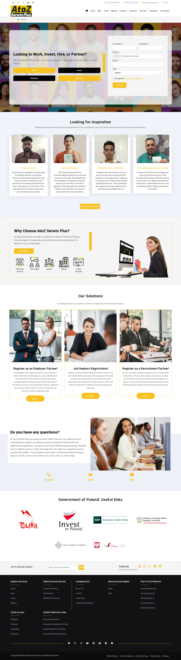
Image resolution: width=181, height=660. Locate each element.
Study (92, 11)
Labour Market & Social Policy (54, 629)
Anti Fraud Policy (141, 656)
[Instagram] (18, 2)
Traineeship (164, 11)
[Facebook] (13, 2)
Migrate (114, 11)
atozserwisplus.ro (148, 598)
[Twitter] (23, 2)
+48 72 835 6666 (131, 3)
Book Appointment (151, 3)
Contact (165, 3)
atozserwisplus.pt (148, 603)
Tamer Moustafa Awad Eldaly (152, 168)
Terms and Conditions (133, 78)
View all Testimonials (90, 206)
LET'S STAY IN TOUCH (21, 567)
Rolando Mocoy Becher (111, 168)
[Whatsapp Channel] (100, 643)
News (110, 589)
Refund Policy (112, 656)
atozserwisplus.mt (148, 608)
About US (79, 589)
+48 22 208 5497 (113, 3)
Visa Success (48, 593)
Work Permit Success (51, 598)
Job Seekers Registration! (90, 368)
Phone (116, 52)
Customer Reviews (50, 589)
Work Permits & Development (54, 634)
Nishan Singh (28, 168)
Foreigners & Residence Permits (55, 624)
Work (99, 11)
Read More (23, 251)
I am (115, 69)
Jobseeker (153, 11)
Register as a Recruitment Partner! (145, 368)
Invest (106, 11)
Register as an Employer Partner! (35, 368)
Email (115, 61)
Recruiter (143, 11)
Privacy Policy (155, 656)
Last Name (144, 44)
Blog (110, 593)
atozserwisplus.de (148, 593)
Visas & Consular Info (51, 619)
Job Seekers (90, 396)
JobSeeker (15, 629)
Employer (123, 11)
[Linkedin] (32, 2)
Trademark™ (80, 598)
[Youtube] (27, 2)
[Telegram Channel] (112, 643)
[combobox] (117, 56)
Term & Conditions (126, 656)
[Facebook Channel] (106, 643)
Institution (133, 11)
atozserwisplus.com (148, 589)
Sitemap (165, 656)
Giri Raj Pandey (70, 168)
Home (13, 19)
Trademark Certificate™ (85, 603)
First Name (118, 44)
